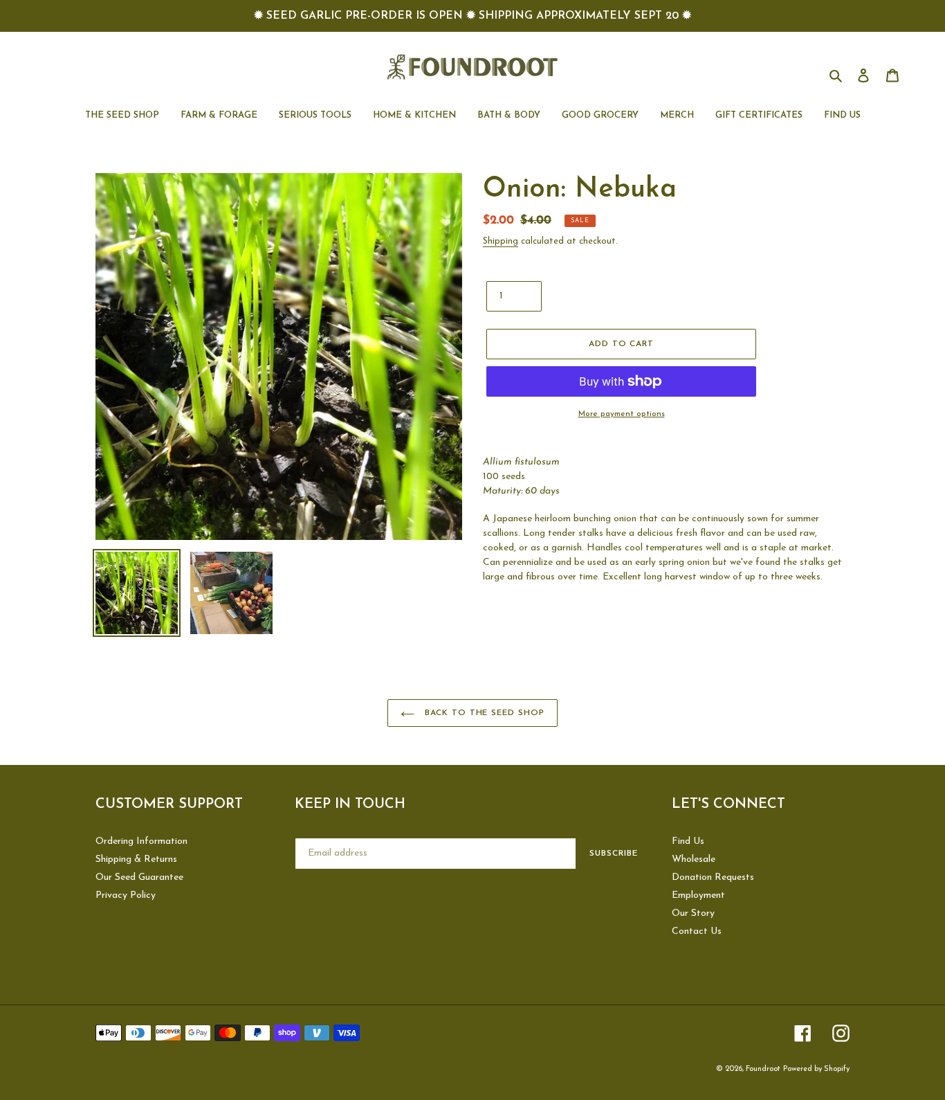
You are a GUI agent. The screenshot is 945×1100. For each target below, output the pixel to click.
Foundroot (763, 1069)
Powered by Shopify (816, 1069)
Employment (698, 895)
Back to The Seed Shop (482, 713)
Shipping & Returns (136, 859)
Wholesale (693, 859)
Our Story (693, 913)
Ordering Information (141, 841)
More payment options (621, 414)
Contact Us (697, 931)
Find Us (688, 841)
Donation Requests (713, 877)
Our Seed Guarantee (139, 877)
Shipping (500, 241)
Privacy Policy (125, 895)
